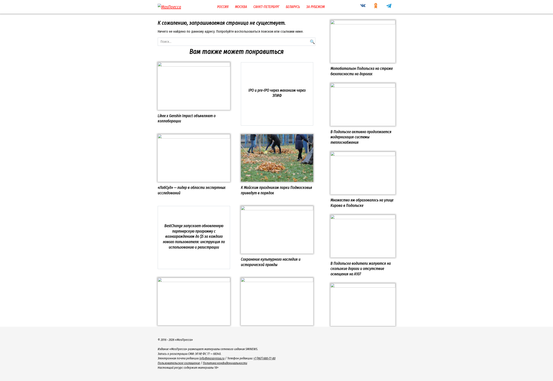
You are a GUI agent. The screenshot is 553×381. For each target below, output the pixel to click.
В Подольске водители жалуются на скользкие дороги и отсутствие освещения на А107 (361, 268)
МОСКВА (241, 7)
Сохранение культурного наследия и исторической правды (270, 262)
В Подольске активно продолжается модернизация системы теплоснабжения (361, 137)
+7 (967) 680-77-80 (264, 358)
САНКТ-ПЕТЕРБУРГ (266, 7)
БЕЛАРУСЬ (293, 7)
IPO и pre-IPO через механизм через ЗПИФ (277, 93)
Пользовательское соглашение (179, 363)
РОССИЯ (223, 7)
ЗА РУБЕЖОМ (315, 7)
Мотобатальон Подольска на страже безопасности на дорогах (362, 71)
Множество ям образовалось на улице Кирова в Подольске (362, 203)
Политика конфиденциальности (225, 363)
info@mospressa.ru (211, 358)
